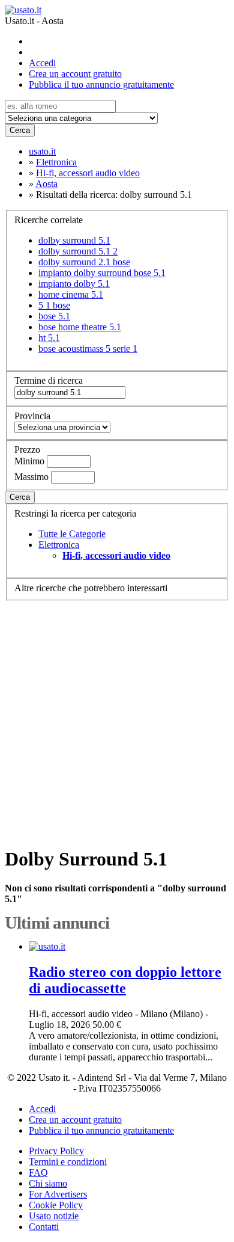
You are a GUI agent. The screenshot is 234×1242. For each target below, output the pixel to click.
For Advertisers (58, 1194)
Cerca (20, 130)
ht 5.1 (49, 338)
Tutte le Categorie (72, 534)
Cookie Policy (56, 1205)
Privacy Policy (56, 1151)
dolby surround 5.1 (74, 240)
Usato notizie (54, 1216)
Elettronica (58, 545)
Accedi (42, 63)
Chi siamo (48, 1183)
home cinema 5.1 (70, 294)
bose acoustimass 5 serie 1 (87, 348)
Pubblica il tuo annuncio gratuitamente (101, 84)
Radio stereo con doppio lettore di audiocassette (125, 980)
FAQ (38, 1172)
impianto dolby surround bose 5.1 (102, 273)
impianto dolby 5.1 (74, 283)
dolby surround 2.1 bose (84, 262)
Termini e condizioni (68, 1162)
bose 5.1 (54, 316)
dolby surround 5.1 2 (78, 251)
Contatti (44, 1227)
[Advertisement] (117, 718)
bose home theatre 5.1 (79, 327)
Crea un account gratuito (75, 74)
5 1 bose (54, 305)
